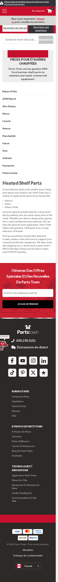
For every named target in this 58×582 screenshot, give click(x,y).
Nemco (6, 128)
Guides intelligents (22, 493)
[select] (28, 566)
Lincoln (6, 121)
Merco (6, 113)
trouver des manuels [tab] (41, 29)
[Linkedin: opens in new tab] (44, 361)
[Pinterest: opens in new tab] (23, 373)
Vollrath (7, 158)
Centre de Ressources (23, 446)
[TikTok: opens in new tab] (12, 373)
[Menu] (4, 11)
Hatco (6, 143)
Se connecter (38, 11)
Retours (16, 411)
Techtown (17, 455)
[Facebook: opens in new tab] (12, 361)
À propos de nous (21, 431)
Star (5, 150)
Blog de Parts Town (22, 451)
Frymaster (8, 165)
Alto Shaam (9, 106)
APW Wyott (9, 98)
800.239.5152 (25, 341)
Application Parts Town (24, 475)
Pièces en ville (19, 480)
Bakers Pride (9, 91)
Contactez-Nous (20, 396)
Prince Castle (9, 173)
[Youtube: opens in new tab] (23, 361)
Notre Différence (20, 441)
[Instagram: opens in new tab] (33, 361)
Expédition (17, 401)
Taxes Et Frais (19, 406)
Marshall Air (9, 136)
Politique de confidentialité (27, 555)
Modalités (28, 550)
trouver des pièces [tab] (15, 28)
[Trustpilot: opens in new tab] (44, 373)
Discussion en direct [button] (32, 347)
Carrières (16, 436)
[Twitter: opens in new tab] (33, 373)
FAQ (14, 416)
